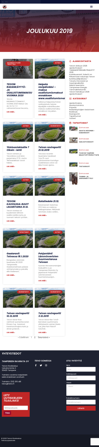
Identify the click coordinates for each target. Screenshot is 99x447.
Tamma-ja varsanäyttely (86, 177)
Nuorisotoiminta (76, 105)
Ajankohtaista (75, 103)
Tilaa (7, 413)
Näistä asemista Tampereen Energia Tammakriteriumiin (78, 87)
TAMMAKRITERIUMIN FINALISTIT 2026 (82, 71)
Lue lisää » (11, 112)
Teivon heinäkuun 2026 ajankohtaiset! (79, 92)
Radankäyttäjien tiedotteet (81, 109)
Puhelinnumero (73, 398)
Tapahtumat (75, 116)
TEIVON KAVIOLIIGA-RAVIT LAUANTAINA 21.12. (18, 204)
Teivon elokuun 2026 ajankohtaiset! (78, 66)
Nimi (68, 365)
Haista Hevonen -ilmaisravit (87, 132)
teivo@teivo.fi (8, 383)
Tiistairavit (84, 166)
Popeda (72, 107)
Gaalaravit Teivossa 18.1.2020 (17, 255)
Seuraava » (44, 337)
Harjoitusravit (86, 142)
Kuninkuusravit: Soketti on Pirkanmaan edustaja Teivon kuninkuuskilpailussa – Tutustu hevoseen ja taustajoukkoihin (82, 78)
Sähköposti (71, 374)
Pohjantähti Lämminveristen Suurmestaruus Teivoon (48, 258)
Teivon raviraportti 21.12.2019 (49, 149)
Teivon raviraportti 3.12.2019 (49, 315)
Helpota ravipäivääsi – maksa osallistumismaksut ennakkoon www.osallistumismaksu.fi (54, 91)
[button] (91, 6)
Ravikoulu (73, 111)
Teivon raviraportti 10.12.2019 (18, 315)
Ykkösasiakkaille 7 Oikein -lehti (18, 149)
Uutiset (72, 118)
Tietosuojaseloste (8, 440)
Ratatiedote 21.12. (48, 201)
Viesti (68, 383)
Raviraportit (74, 114)
